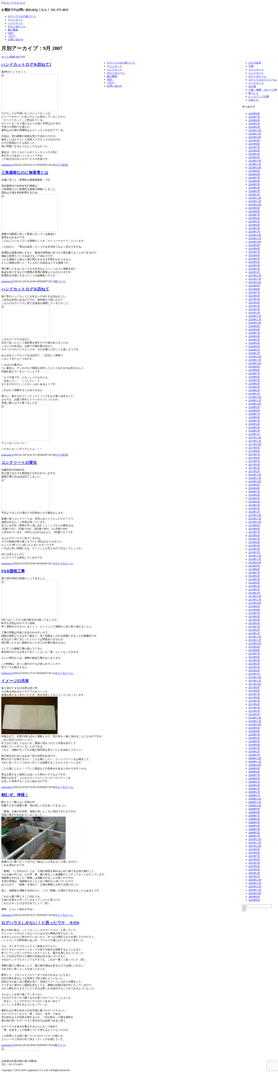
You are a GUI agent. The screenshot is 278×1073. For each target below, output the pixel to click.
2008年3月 (254, 829)
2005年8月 (254, 900)
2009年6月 (254, 778)
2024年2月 (254, 191)
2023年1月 (254, 231)
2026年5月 (254, 123)
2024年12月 (254, 160)
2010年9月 (254, 728)
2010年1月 (254, 755)
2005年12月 (254, 886)
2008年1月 (254, 836)
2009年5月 (254, 782)
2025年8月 (254, 144)
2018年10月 (254, 404)
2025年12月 (254, 130)
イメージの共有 (15, 681)
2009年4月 (254, 785)
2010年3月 (254, 748)
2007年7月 (254, 856)
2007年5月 (254, 863)
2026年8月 (254, 113)
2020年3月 (254, 346)
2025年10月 (254, 137)
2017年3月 (254, 468)
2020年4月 (254, 343)
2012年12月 (254, 636)
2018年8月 (254, 410)
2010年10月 (254, 724)
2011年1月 (254, 714)
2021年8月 (254, 289)
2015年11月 (254, 518)
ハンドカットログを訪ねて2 (26, 64)
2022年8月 (254, 248)
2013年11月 (254, 599)
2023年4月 (254, 225)
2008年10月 (254, 805)
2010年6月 (254, 738)
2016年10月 (254, 481)
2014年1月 (254, 593)
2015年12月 (254, 515)
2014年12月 (254, 555)
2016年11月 (254, 478)
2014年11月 (254, 559)
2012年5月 (254, 660)
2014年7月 (254, 572)
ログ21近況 (61, 164)
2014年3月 (254, 586)
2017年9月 (254, 447)
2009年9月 (254, 768)
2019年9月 (254, 366)
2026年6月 (254, 120)
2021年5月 (254, 299)
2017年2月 (254, 471)
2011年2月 (254, 711)
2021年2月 (254, 309)
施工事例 (112, 76)
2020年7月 (254, 333)
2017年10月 (254, 444)
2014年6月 (254, 576)
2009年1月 (254, 795)
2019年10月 (254, 363)
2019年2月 (254, 390)
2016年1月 (254, 512)
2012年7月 (254, 653)
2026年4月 (254, 127)
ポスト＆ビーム (64, 563)
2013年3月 (254, 626)
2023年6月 (254, 218)
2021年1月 (254, 312)
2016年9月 (254, 485)
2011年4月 (254, 704)
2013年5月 (254, 620)
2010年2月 (254, 751)
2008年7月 (254, 815)
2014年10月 (254, 562)
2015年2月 (254, 549)
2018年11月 (254, 400)
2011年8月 (254, 690)
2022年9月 (254, 245)
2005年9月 (254, 896)
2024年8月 (254, 174)
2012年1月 (254, 674)
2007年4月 (254, 866)
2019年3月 (254, 387)
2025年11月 (254, 133)
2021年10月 (254, 282)
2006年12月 (254, 879)
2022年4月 (254, 262)
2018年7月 (254, 414)
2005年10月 (254, 893)
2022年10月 (254, 241)
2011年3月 (254, 707)
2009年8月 (254, 771)
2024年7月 (254, 177)
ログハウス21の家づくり (121, 62)
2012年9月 (254, 647)
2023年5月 (254, 221)
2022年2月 (254, 268)
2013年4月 (254, 623)
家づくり (60, 281)
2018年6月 (254, 417)
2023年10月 (254, 204)
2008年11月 (254, 802)
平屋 (251, 66)
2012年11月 (254, 640)
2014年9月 (254, 566)
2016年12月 (254, 474)
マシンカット (256, 69)
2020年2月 (254, 350)
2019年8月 (254, 370)
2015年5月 (254, 539)
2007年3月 (254, 869)
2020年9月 (254, 326)
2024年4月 (254, 187)
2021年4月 (254, 302)
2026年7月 (254, 117)
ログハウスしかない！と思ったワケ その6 (40, 923)
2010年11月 (254, 721)
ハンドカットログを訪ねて (25, 289)
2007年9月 (254, 849)
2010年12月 (254, 717)
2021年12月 (254, 275)
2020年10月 (254, 322)
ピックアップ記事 (258, 96)
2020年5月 (254, 339)
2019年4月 (254, 383)
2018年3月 (254, 427)
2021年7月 (254, 292)
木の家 (252, 86)
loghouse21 (7, 164)
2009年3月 (254, 788)
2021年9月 (254, 285)
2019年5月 (254, 380)
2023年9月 (254, 208)
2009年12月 (254, 758)
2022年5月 (254, 258)
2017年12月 (254, 437)
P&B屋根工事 (13, 571)
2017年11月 (254, 441)
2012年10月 (254, 643)
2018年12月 (254, 397)
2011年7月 (254, 694)
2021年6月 (254, 295)
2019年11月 (254, 360)
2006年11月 (254, 883)
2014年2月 (254, 589)
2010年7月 (254, 734)
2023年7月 (254, 214)
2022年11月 (254, 238)
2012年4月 (254, 663)
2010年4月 (254, 744)
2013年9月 (254, 606)
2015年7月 (254, 532)
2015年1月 (254, 552)
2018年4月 (254, 424)
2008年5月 (254, 822)
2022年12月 (254, 235)
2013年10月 (254, 603)
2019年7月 (254, 373)
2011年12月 (254, 677)
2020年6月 (254, 336)
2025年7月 (254, 147)
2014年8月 (254, 569)
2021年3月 (254, 306)
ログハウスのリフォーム (262, 79)
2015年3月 (254, 545)
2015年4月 (254, 542)
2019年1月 (254, 393)
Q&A (110, 79)
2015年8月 (254, 528)
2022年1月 (254, 272)
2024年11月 (254, 164)
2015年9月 (254, 525)
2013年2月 (254, 630)
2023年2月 (254, 228)
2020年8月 (254, 329)
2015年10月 (254, 522)
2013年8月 (254, 609)
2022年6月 (254, 255)
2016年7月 (254, 491)
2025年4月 (254, 157)
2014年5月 (254, 579)
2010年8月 (254, 731)
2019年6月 (254, 377)
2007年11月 (254, 842)
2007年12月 (254, 839)
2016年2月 (254, 508)
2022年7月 (254, 252)
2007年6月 (254, 859)
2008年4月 (254, 825)
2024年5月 (254, 184)
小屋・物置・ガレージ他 (262, 89)
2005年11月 (254, 890)
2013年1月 (254, 633)
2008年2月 (254, 832)
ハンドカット (256, 73)
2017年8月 (254, 451)
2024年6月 (254, 181)
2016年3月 (254, 505)
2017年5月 (254, 461)
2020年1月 (254, 353)
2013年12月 (254, 596)
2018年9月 (254, 407)
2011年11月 (254, 680)
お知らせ (253, 100)
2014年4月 (254, 582)
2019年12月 (254, 356)
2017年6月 (254, 458)
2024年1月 (254, 194)
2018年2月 (254, 431)
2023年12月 (254, 198)
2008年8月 (254, 812)
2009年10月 (254, 765)
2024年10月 (254, 167)
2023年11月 (254, 201)
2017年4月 (254, 464)
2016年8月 (254, 488)
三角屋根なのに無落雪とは (24, 172)
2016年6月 (254, 495)
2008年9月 (254, 809)
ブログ (111, 82)
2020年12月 (254, 316)
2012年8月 (254, 650)
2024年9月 (254, 171)
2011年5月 (254, 701)
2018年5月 (254, 420)
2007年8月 (254, 852)
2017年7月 (254, 454)
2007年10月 (254, 846)
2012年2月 (254, 670)
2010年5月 (254, 741)
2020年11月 (254, 319)
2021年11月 (254, 279)
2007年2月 (254, 873)
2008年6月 (254, 819)
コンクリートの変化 (19, 462)
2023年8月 (254, 211)
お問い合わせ (114, 86)
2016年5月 (254, 498)
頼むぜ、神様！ (15, 795)
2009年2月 (254, 792)
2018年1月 (254, 434)
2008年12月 (254, 798)
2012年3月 (254, 667)
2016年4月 (254, 501)
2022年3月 (254, 265)
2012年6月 (254, 657)
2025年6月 (254, 150)
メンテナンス (256, 83)
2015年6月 (254, 535)
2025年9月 (254, 140)
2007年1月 (254, 876)
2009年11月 (254, 761)
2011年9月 (254, 687)
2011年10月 (254, 684)
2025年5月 (254, 154)
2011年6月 (254, 697)
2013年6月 (254, 616)
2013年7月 (254, 613)
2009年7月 (254, 775)
